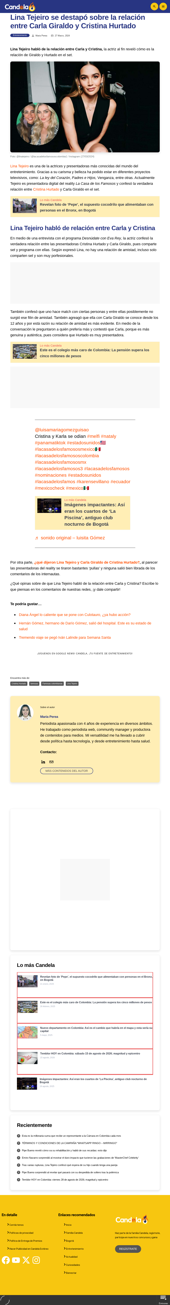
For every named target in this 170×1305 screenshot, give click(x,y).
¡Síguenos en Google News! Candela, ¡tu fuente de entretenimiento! (85, 653)
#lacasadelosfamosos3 (59, 468)
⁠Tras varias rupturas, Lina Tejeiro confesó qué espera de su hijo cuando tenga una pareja (69, 1165)
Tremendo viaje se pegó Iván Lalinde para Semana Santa (65, 637)
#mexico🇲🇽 (77, 488)
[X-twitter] (26, 1260)
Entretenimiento (20, 35)
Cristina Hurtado (46, 189)
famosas (34, 683)
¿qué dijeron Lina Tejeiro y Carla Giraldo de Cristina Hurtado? (87, 562)
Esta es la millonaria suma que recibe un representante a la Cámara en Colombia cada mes (71, 1135)
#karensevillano (93, 481)
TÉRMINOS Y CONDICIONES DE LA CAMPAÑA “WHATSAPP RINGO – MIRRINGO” (69, 1143)
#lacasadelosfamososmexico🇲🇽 (68, 449)
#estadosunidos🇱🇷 (86, 442)
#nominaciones (51, 475)
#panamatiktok (50, 442)
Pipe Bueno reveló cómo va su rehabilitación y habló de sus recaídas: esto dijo (64, 1150)
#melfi (93, 436)
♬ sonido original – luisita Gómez (70, 537)
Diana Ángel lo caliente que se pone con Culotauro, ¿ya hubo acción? (74, 615)
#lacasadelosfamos (55, 481)
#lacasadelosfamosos (106, 468)
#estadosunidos (84, 475)
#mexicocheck (50, 488)
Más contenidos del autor (66, 770)
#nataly (108, 436)
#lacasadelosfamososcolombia (67, 455)
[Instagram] (36, 1260)
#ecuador (120, 481)
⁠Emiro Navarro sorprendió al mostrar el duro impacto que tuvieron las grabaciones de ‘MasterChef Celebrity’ (80, 1157)
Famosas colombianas (52, 683)
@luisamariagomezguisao (62, 429)
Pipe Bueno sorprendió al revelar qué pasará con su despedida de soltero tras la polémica (70, 1172)
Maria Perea (41, 36)
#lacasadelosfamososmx (60, 462)
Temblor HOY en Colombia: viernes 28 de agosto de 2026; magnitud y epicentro (65, 1179)
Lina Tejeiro (20, 166)
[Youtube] (16, 1260)
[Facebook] (6, 1260)
